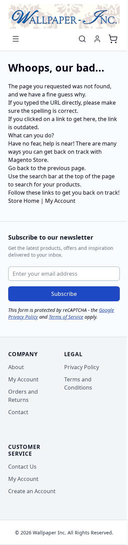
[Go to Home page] (64, 16)
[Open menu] (15, 38)
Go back (18, 168)
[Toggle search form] (82, 39)
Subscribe (64, 294)
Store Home (23, 201)
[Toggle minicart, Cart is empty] (113, 39)
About (16, 367)
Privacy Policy (81, 367)
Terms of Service (66, 317)
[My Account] (97, 39)
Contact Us (22, 466)
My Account (60, 201)
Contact (18, 412)
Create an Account (32, 491)
